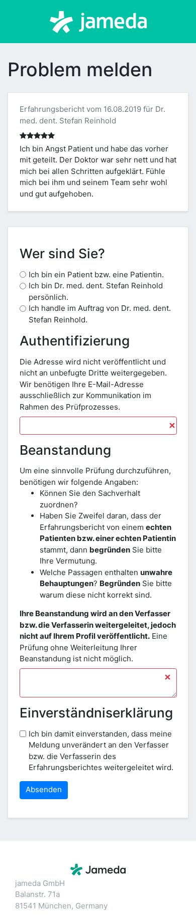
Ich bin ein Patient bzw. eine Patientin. (96, 274)
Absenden (44, 789)
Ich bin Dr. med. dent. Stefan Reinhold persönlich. (96, 291)
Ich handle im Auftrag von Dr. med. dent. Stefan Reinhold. (100, 313)
